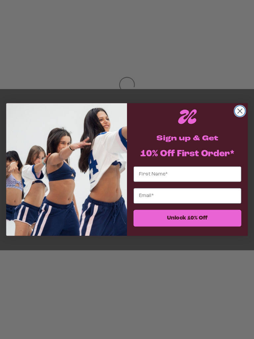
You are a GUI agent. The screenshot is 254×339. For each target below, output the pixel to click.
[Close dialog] (239, 111)
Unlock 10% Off (187, 218)
